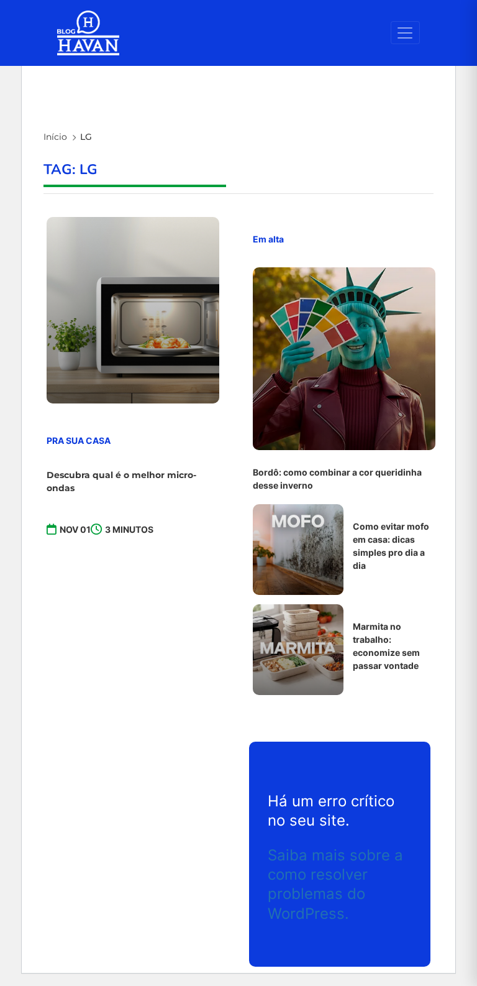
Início (55, 136)
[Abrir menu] (405, 32)
